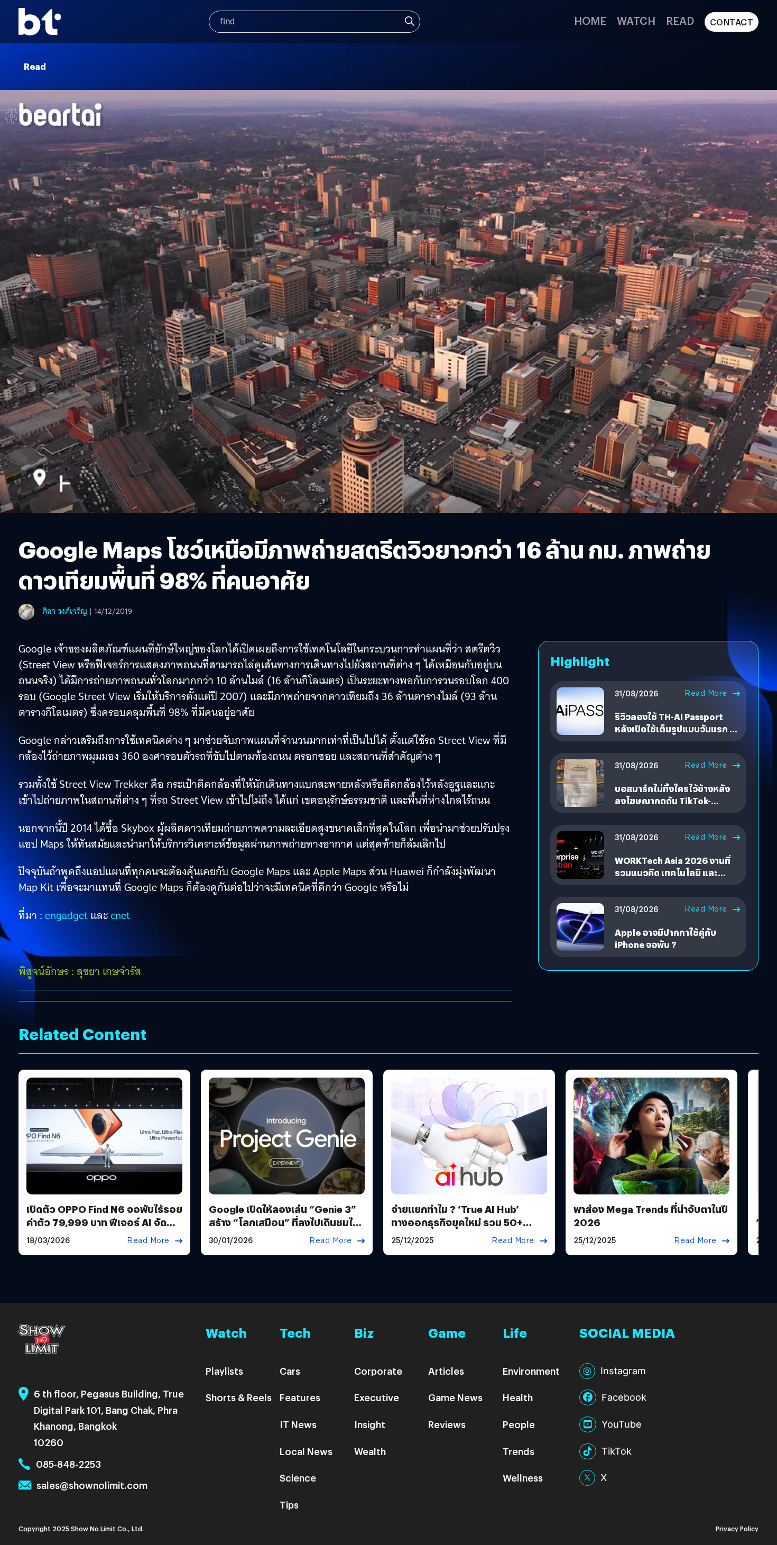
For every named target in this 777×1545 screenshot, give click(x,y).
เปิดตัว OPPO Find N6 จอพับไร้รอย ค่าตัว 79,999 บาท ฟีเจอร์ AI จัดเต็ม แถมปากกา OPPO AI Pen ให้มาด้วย (104, 1229)
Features (300, 1397)
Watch (636, 20)
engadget (66, 915)
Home (590, 20)
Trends (518, 1451)
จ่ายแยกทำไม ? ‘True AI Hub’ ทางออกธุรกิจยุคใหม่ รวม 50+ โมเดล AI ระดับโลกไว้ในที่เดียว (458, 1222)
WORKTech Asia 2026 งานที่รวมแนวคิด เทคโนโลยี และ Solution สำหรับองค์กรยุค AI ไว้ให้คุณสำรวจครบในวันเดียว (673, 878)
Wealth (370, 1451)
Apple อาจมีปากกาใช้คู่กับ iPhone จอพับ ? (665, 938)
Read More (705, 693)
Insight (369, 1424)
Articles (446, 1370)
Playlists (224, 1370)
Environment (531, 1370)
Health (518, 1397)
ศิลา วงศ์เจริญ (64, 611)
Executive (376, 1397)
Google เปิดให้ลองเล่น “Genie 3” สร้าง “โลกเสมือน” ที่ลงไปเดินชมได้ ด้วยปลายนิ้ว (284, 1222)
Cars (290, 1370)
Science (298, 1477)
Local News (306, 1451)
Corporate (378, 1370)
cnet (120, 915)
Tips (289, 1504)
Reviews (447, 1424)
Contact (732, 22)
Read (680, 20)
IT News (298, 1424)
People (519, 1424)
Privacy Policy (737, 1528)
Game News (455, 1397)
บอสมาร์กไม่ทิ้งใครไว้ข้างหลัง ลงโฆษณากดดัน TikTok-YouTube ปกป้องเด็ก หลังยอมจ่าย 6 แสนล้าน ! (674, 806)
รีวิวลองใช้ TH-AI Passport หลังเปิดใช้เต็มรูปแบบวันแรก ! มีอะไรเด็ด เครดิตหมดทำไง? (677, 729)
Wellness (523, 1477)
